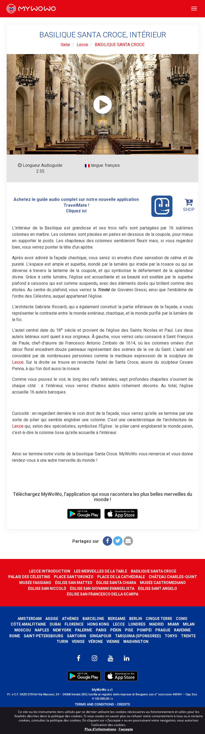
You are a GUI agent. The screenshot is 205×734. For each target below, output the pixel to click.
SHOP (189, 209)
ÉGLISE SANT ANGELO (157, 588)
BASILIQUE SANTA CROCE (119, 44)
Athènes (70, 619)
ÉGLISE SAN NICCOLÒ (47, 588)
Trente (188, 636)
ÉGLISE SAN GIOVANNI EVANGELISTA (102, 588)
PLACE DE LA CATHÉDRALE (121, 577)
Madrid (156, 624)
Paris (101, 630)
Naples (42, 630)
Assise (51, 619)
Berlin (135, 619)
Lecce (82, 44)
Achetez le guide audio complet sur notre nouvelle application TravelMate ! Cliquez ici (76, 205)
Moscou (22, 630)
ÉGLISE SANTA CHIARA (116, 583)
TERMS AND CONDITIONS (94, 704)
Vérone (95, 641)
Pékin (115, 630)
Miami (173, 624)
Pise (129, 630)
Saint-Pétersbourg (43, 636)
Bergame (116, 619)
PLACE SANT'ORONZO (73, 577)
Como (181, 619)
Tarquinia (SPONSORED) (138, 636)
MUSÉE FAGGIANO (35, 583)
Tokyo (171, 636)
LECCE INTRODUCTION (49, 571)
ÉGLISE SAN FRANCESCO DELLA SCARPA (102, 594)
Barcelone (93, 619)
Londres (136, 624)
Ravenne (182, 630)
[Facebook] (107, 541)
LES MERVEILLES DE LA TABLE (100, 571)
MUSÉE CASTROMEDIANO (163, 583)
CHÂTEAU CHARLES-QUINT (173, 577)
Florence (74, 624)
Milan (189, 624)
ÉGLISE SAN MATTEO (73, 583)
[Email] (128, 541)
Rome (14, 636)
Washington (135, 641)
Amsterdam (30, 619)
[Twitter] (118, 541)
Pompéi (144, 630)
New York (62, 630)
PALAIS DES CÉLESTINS (29, 577)
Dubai (55, 624)
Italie (65, 44)
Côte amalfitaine (28, 624)
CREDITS (123, 704)
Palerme (83, 630)
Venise (78, 641)
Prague (162, 630)
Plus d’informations (100, 729)
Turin (62, 641)
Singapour (100, 636)
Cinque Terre (159, 619)
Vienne (113, 641)
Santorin (76, 636)
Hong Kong (98, 624)
